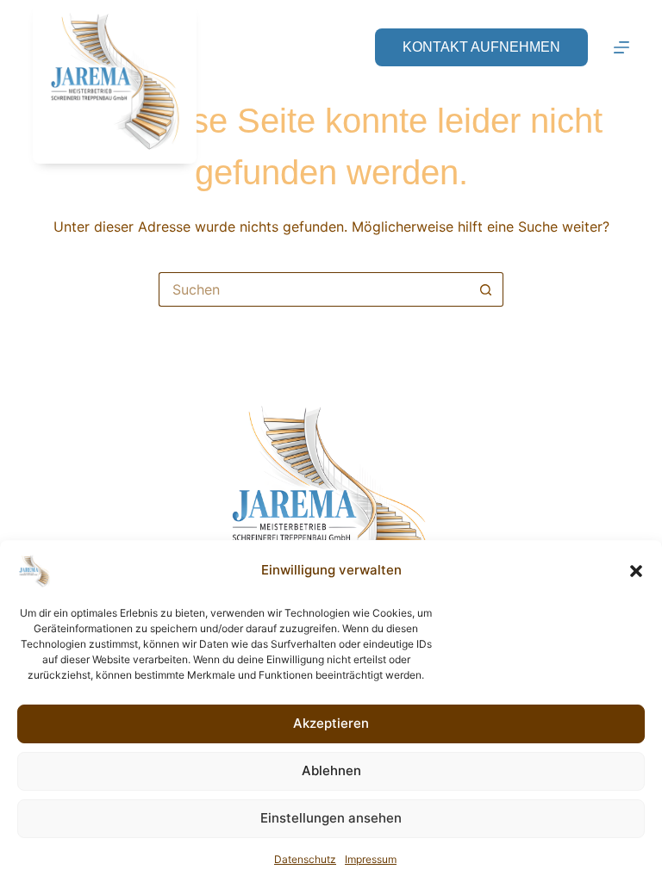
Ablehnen (331, 770)
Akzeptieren (331, 723)
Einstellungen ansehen (331, 818)
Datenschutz (305, 859)
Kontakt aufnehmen (481, 47)
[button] (636, 571)
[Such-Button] (486, 289)
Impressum (371, 859)
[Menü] (621, 47)
